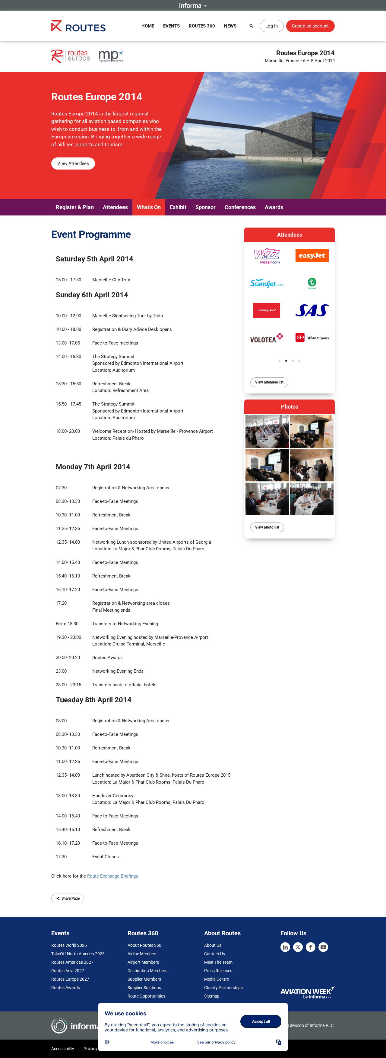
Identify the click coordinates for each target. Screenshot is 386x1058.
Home (147, 26)
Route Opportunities (146, 996)
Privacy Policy (96, 1048)
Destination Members (147, 970)
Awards (274, 207)
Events (171, 26)
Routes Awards (65, 987)
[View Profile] (267, 256)
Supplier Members (144, 979)
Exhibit (178, 207)
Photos (289, 406)
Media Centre (216, 979)
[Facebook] (310, 947)
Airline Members (142, 953)
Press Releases (218, 970)
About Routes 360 (144, 945)
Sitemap (212, 996)
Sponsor (205, 207)
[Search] (251, 26)
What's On (149, 207)
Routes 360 (202, 26)
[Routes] (78, 25)
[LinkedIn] (285, 947)
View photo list (267, 527)
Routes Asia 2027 (67, 970)
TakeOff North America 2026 (78, 953)
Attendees (115, 207)
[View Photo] (267, 431)
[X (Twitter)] (298, 947)
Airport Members (143, 962)
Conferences (240, 207)
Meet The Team (218, 962)
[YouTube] (323, 947)
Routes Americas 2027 (72, 962)
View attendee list (269, 382)
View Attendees (73, 163)
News (230, 26)
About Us (212, 945)
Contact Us (214, 953)
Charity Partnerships (223, 987)
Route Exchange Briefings (112, 876)
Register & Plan (75, 207)
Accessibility (62, 1048)
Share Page (71, 898)
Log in (271, 26)
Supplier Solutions (144, 987)
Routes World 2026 (69, 945)
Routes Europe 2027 (70, 979)
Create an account (310, 26)
